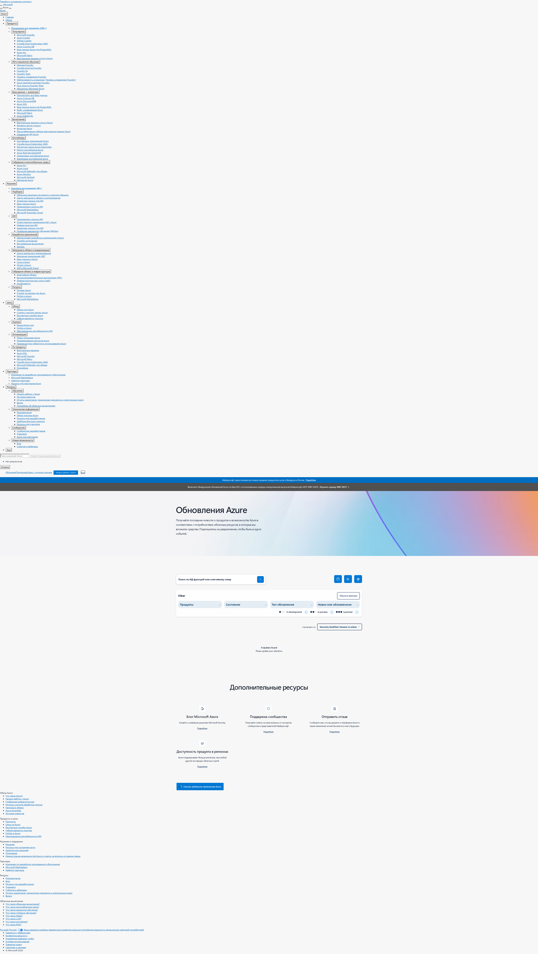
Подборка (17, 191)
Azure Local (22, 168)
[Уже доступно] (357, 612)
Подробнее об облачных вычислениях (36, 405)
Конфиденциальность (16, 935)
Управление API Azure (28, 134)
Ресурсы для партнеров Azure (26, 383)
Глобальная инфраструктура (20, 801)
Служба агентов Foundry (29, 67)
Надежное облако (15, 807)
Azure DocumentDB (26, 101)
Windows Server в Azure (29, 125)
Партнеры (12, 371)
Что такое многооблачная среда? (22, 906)
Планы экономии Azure (28, 337)
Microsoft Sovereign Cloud (30, 212)
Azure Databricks (25, 115)
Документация (24, 412)
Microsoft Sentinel (25, 177)
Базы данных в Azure (27, 259)
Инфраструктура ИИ (27, 225)
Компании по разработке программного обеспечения (38, 374)
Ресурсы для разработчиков (31, 418)
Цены (9, 302)
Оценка (16, 321)
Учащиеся (22, 433)
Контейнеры (18, 137)
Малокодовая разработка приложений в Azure (40, 237)
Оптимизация (19, 334)
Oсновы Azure (24, 290)
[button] (338, 579)
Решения (11, 183)
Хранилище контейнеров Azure (32, 158)
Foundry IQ (22, 70)
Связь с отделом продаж (39, 472)
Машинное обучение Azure (30, 88)
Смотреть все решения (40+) (26, 188)
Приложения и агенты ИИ (30, 206)
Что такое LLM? (13, 918)
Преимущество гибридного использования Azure (41, 343)
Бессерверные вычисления (30, 243)
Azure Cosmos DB (25, 46)
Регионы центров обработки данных (24, 804)
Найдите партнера (20, 380)
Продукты (12, 23)
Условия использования (17, 941)
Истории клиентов (26, 396)
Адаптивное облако (27, 274)
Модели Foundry (25, 65)
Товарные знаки (14, 944)
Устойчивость (24, 283)
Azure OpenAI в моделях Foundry (33, 82)
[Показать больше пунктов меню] (1, 8)
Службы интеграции (27, 240)
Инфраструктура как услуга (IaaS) (33, 280)
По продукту (18, 346)
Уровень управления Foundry (31, 76)
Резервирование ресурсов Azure (33, 340)
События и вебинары (27, 446)
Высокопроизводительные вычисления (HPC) (39, 277)
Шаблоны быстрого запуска (31, 421)
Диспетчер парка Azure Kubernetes (34, 146)
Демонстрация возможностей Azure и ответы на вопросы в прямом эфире (43, 856)
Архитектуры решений (17, 850)
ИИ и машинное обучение (25, 61)
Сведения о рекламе (16, 947)
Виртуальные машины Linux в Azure (35, 58)
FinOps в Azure (24, 296)
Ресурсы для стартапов (28, 424)
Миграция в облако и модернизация (30, 249)
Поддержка (21, 472)
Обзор (9, 19)
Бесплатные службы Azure (30, 315)
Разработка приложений (24, 234)
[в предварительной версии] (332, 612)
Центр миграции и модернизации (34, 253)
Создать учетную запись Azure (32, 312)
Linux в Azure (23, 262)
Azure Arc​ (21, 52)
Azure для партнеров (27, 436)
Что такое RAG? (13, 924)
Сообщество (18, 427)
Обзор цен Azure (25, 309)
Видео (20, 402)
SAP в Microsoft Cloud (28, 267)
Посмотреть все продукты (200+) (29, 28)
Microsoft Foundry (26, 34)
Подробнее (22, 367)
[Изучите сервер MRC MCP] (358, 579)
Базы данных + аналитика (25, 91)
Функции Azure (24, 128)
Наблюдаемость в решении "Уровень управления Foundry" (46, 79)
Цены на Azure (13, 824)
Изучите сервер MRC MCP (333, 486)
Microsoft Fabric (24, 55)
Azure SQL (22, 104)
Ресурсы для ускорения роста (20, 847)
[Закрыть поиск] (1, 5)
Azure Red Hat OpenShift (29, 152)
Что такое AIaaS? (14, 915)
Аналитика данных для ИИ (30, 200)
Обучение (17, 390)
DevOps (21, 246)
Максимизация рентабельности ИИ (35, 330)
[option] (272, 461)
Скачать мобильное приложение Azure (202, 786)
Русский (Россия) (8, 929)
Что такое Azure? (14, 795)
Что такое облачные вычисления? (23, 903)
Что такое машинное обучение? (22, 909)
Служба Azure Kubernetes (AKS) (32, 43)
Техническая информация (25, 409)
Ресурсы (16, 286)
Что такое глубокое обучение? (21, 912)
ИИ (14, 215)
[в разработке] (306, 612)
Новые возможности (22, 440)
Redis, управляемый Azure (30, 109)
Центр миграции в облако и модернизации (38, 197)
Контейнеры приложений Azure (33, 141)
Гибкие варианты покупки (30, 318)
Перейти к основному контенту (16, 1)
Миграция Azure (25, 180)
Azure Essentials (13, 810)
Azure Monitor (24, 174)
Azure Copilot (23, 37)
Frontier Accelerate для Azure (31, 293)
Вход (83, 472)
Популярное (18, 31)
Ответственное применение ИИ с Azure (36, 222)
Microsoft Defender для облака (32, 171)
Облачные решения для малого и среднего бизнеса (43, 194)
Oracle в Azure (24, 265)
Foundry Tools (23, 73)
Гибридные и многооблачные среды (30, 162)
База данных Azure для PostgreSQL (34, 49)
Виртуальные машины (28, 350)
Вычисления (18, 119)
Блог (19, 443)
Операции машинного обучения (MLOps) (37, 231)
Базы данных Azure (26, 203)
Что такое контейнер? (17, 921)
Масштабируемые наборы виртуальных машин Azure (43, 131)
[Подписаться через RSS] (348, 579)
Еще (9, 449)
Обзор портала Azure (27, 415)
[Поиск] (260, 579)
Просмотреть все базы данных (32, 95)
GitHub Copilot (24, 40)
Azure (4, 13)
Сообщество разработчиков (31, 430)
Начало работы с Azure (28, 393)
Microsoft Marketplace (28, 209)
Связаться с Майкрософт (18, 932)
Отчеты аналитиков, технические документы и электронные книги (50, 399)
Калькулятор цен (25, 325)
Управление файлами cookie (20, 938)
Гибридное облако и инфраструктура (31, 271)
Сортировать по (309, 627)
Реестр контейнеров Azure (30, 149)
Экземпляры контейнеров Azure (33, 155)
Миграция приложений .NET (31, 256)
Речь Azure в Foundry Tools (30, 85)
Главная (10, 17)
